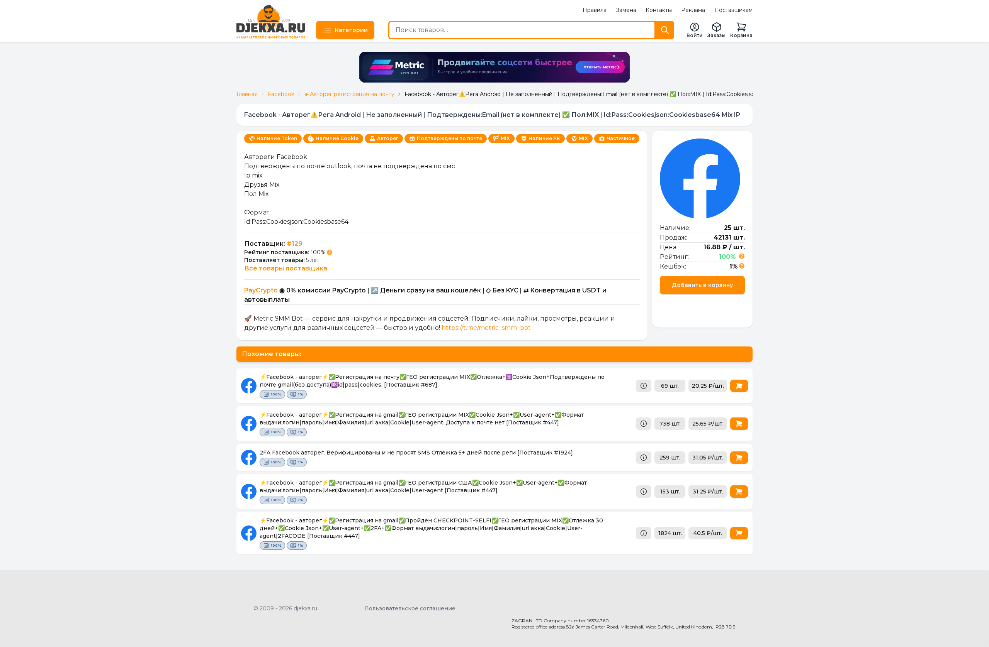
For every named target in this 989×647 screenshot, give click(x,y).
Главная (247, 94)
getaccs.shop (529, 633)
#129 (294, 243)
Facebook (281, 94)
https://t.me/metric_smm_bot (486, 327)
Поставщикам (733, 10)
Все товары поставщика (285, 268)
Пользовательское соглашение (409, 608)
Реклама (693, 10)
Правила (595, 10)
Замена (626, 10)
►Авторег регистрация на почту (349, 94)
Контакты (659, 10)
